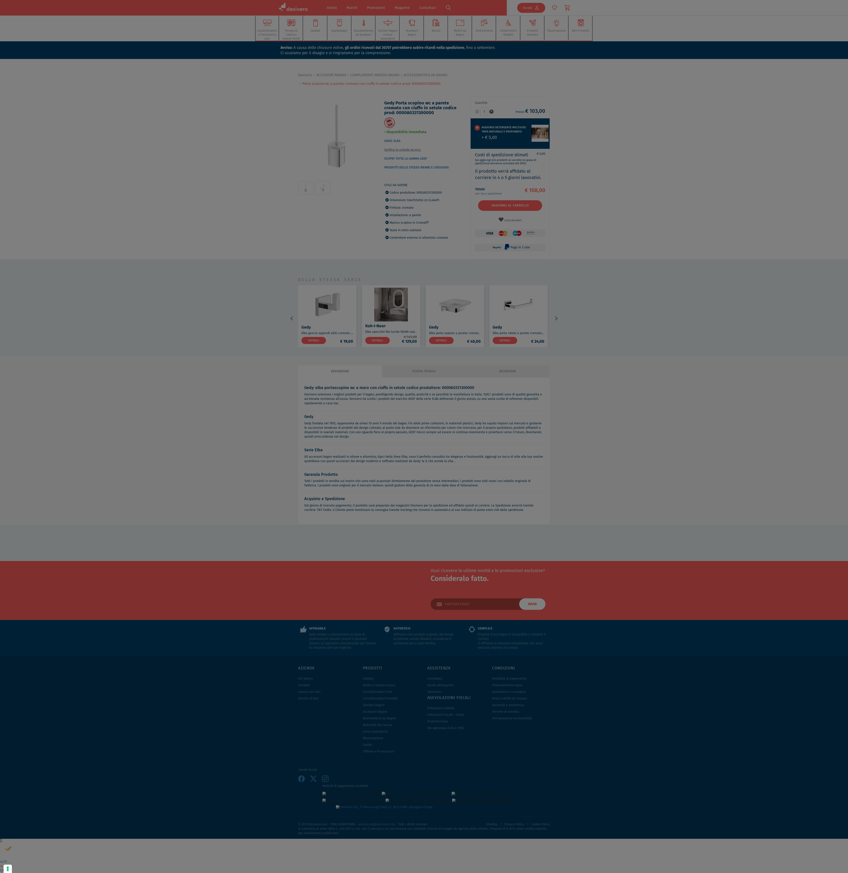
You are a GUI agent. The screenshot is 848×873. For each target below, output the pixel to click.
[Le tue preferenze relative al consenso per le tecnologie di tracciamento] (8, 869)
